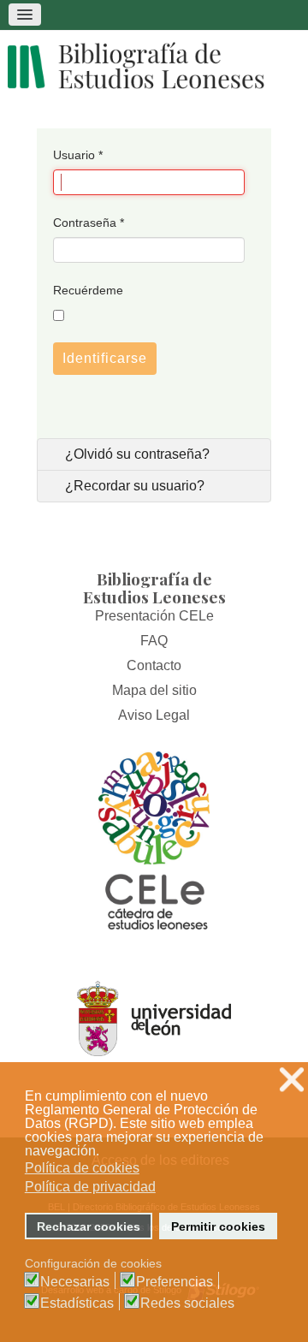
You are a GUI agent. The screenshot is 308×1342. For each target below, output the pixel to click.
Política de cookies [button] (82, 1168)
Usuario (78, 155)
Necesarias (75, 1282)
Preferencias (174, 1282)
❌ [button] (291, 1080)
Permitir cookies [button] (218, 1226)
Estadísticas (77, 1303)
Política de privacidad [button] (90, 1186)
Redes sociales (187, 1303)
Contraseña (88, 222)
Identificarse (104, 358)
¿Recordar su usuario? (133, 485)
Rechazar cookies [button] (88, 1226)
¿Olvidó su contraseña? (136, 454)
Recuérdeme (88, 290)
